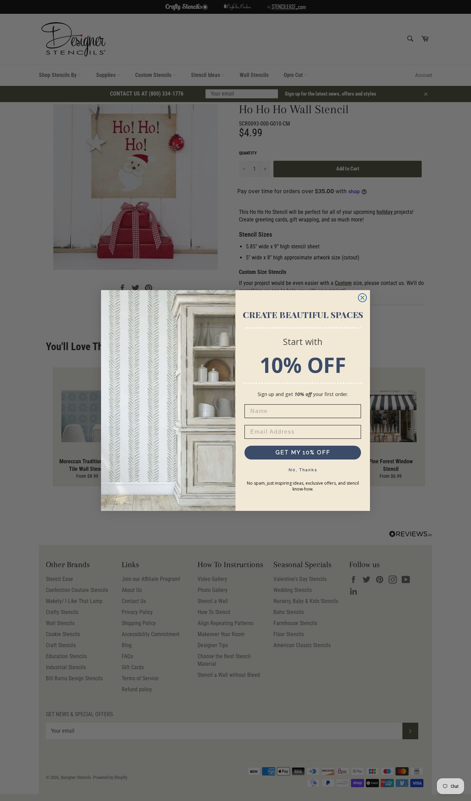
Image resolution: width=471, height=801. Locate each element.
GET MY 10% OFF (302, 452)
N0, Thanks (303, 469)
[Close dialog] (362, 298)
